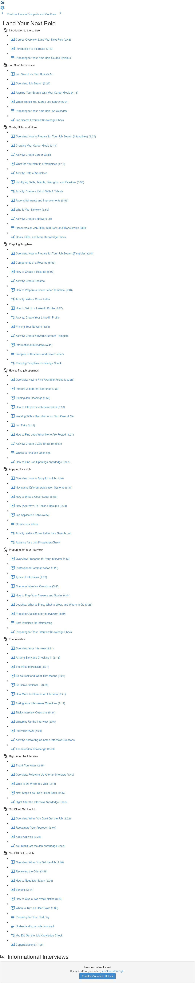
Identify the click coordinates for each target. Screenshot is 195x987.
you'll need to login (113, 971)
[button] (2, 3)
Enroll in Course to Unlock (97, 976)
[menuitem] (2, 9)
